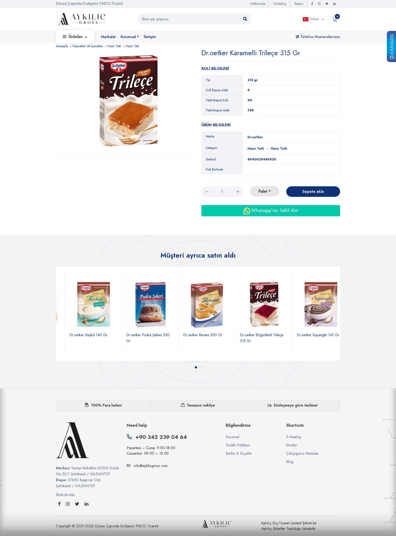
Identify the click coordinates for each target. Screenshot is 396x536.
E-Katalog (392, 45)
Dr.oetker (255, 137)
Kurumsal (128, 36)
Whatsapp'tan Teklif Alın (274, 210)
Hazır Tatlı (114, 46)
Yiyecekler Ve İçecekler (87, 46)
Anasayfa (62, 46)
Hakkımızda (257, 3)
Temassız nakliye (201, 405)
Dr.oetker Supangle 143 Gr (309, 335)
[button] (196, 367)
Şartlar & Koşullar (239, 453)
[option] (127, 101)
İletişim (298, 3)
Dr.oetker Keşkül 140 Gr (80, 335)
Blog (289, 461)
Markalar (108, 36)
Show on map (65, 494)
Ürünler (76, 37)
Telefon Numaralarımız (319, 36)
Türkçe (313, 18)
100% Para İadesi (106, 405)
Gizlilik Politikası (238, 445)
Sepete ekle (313, 192)
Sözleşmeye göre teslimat (296, 405)
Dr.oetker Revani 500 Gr (194, 335)
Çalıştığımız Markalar (302, 453)
